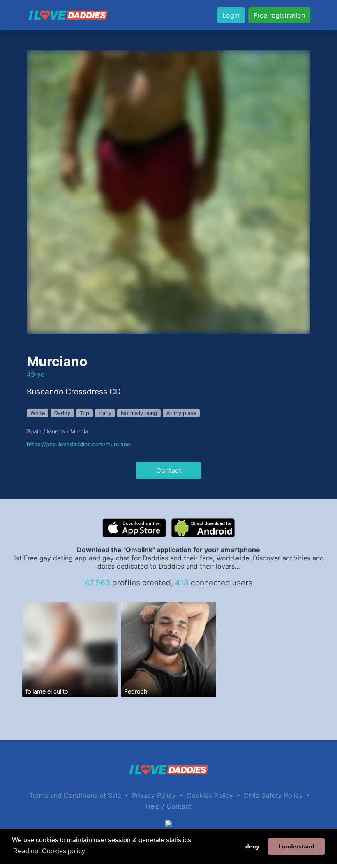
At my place (181, 413)
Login (231, 15)
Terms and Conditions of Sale (75, 795)
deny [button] (252, 846)
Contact (168, 470)
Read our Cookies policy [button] (49, 851)
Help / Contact (168, 806)
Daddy (62, 413)
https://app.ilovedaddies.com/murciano (78, 444)
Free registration (279, 15)
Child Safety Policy (273, 795)
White (37, 413)
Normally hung (139, 413)
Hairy (105, 413)
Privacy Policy (154, 795)
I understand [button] (296, 846)
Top (84, 413)
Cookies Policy (210, 795)
